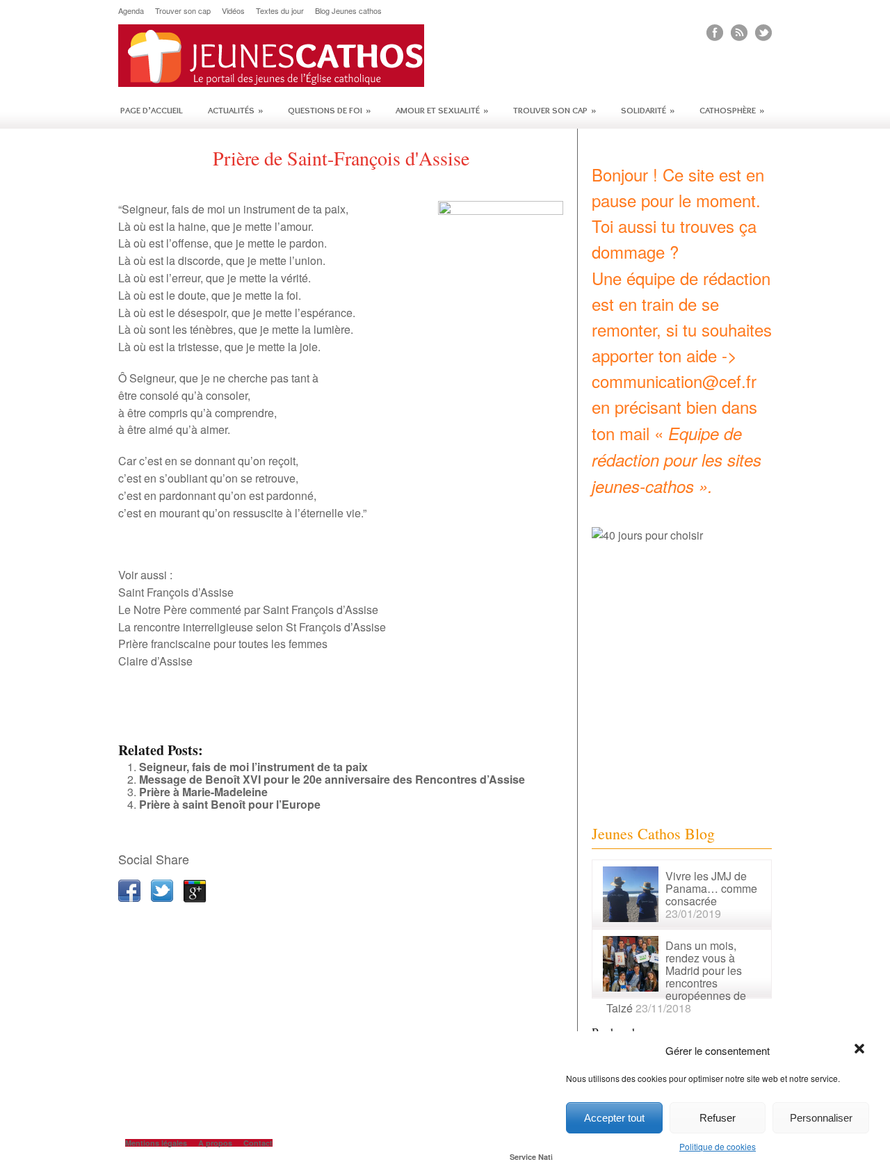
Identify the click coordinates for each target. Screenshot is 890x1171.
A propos (215, 1143)
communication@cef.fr (674, 381)
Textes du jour (280, 11)
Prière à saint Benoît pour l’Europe (230, 804)
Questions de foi (329, 109)
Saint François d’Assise (176, 592)
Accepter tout (614, 1118)
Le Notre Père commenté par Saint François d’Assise (248, 609)
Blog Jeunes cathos (348, 11)
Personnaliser (821, 1118)
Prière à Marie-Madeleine (203, 792)
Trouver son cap (183, 11)
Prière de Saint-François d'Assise (341, 158)
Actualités (235, 109)
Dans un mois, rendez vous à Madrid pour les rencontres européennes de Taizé (676, 976)
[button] (860, 1050)
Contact (258, 1143)
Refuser (717, 1118)
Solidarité (647, 109)
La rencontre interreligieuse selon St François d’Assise (252, 627)
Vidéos (233, 11)
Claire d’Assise (155, 661)
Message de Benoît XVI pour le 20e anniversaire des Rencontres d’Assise (332, 779)
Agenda (131, 11)
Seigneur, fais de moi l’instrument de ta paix (253, 767)
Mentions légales (156, 1143)
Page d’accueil (151, 109)
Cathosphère (731, 109)
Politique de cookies (717, 1146)
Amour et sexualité (442, 109)
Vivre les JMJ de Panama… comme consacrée (711, 888)
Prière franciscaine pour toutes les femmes (222, 644)
